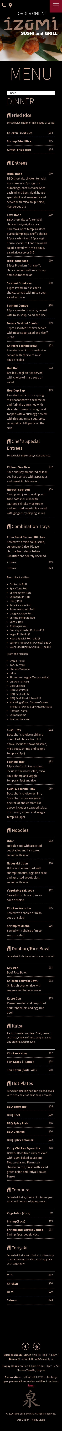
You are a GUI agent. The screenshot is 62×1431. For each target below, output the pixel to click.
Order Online (32, 13)
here (30, 1385)
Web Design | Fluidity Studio (31, 1419)
